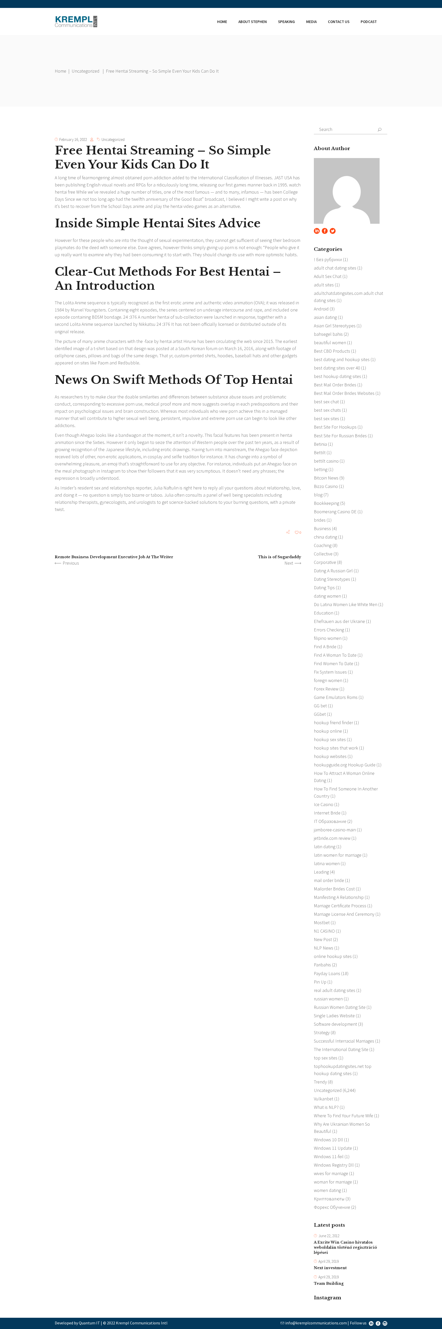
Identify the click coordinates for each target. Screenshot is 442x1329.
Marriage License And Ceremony (344, 914)
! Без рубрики (328, 259)
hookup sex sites (330, 739)
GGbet (320, 714)
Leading (321, 872)
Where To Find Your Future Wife (343, 1116)
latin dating (324, 847)
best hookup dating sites (337, 376)
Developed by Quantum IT (77, 1322)
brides (320, 520)
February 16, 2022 (73, 139)
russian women (328, 999)
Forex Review (326, 689)
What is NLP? (326, 1107)
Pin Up (320, 982)
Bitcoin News (326, 478)
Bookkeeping (326, 503)
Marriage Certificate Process (340, 906)
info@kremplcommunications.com (316, 1322)
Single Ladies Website (334, 1016)
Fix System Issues (330, 672)
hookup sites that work (336, 748)
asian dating (325, 317)
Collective (323, 554)
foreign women (328, 680)
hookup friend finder (333, 722)
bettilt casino (326, 461)
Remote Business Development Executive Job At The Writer (114, 557)
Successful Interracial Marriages (344, 1041)
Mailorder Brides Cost (334, 889)
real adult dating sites (334, 990)
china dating (325, 537)
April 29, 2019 (328, 1261)
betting (320, 469)
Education (323, 613)
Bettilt (320, 452)
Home (60, 71)
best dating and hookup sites (342, 359)
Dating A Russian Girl (333, 571)
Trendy (320, 1082)
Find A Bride (325, 647)
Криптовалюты (329, 1199)
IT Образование (330, 821)
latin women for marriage (337, 855)
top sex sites (325, 1058)
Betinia (320, 444)
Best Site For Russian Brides (340, 436)
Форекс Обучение (332, 1207)
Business (322, 528)
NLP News (323, 948)
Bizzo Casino (326, 486)
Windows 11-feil (329, 1156)
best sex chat (326, 402)
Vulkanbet (323, 1099)
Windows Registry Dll (334, 1165)
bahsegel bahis (328, 334)
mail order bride (329, 880)
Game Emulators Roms (336, 697)
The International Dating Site (341, 1049)
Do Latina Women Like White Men (345, 604)
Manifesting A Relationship (339, 897)
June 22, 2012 (328, 1235)
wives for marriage (331, 1173)
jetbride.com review (332, 838)
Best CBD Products (332, 351)
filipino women (327, 638)
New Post (323, 939)
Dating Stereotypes (332, 579)
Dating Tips (324, 587)
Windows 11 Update (333, 1148)
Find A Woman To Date (335, 655)
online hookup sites (333, 956)
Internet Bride (327, 813)
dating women (327, 596)
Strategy (322, 1032)
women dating (327, 1190)
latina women (327, 863)
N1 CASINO (324, 931)
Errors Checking (329, 630)
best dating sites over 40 (337, 368)
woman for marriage (333, 1182)
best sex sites (326, 418)
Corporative (325, 562)
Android (321, 309)
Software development (335, 1024)
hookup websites (330, 756)
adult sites (324, 285)
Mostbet (322, 922)
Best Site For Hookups (335, 427)
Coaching (323, 545)
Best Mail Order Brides (335, 385)
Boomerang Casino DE (335, 512)
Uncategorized (86, 71)
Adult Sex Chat (327, 276)
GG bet (320, 706)
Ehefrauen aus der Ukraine (339, 621)
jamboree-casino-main (335, 830)
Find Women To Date (333, 663)
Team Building (329, 1283)
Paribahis (322, 965)
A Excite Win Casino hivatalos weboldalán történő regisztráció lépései (345, 1247)
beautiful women (330, 342)
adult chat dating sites (335, 268)
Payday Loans (327, 973)
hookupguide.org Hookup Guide (344, 765)
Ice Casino (323, 804)
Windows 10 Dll (328, 1140)
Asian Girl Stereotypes (335, 326)
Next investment (330, 1268)
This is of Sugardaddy (279, 557)
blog (318, 495)
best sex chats (327, 410)
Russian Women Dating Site (340, 1007)
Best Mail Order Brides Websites (344, 393)
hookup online (328, 731)
